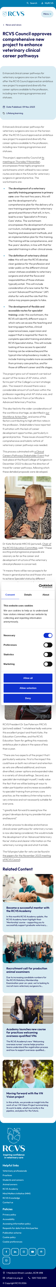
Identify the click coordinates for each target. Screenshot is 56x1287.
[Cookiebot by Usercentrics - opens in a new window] (39, 586)
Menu (46, 13)
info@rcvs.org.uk (14, 1278)
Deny (28, 698)
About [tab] (45, 594)
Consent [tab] (10, 594)
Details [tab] (28, 594)
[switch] (48, 644)
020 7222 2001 (39, 1278)
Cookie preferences (12, 1241)
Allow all (28, 678)
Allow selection (28, 688)
